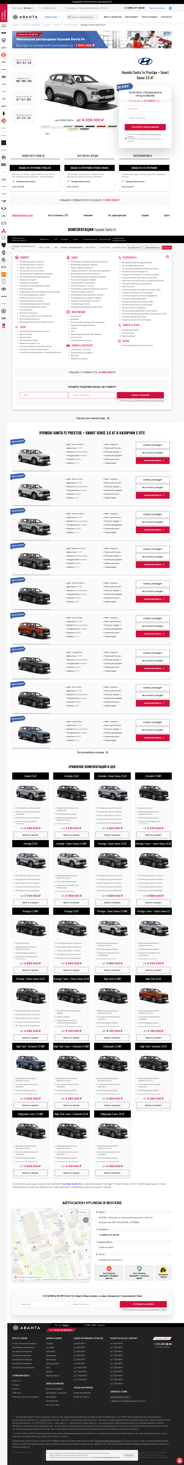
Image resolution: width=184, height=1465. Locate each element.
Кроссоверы (51, 1359)
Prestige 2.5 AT (31, 843)
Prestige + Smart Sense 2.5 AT (112, 843)
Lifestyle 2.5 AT (71, 776)
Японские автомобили (21, 1355)
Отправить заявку (143, 1304)
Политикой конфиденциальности (106, 1457)
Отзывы (15, 1384)
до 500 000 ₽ (79, 1347)
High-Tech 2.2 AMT (112, 979)
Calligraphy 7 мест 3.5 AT (112, 1114)
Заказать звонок (157, 8)
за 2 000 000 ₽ (116, 1367)
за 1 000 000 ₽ (116, 1343)
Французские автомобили (23, 1367)
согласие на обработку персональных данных (144, 401)
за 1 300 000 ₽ (116, 1355)
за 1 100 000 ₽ (116, 1347)
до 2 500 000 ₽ (80, 1379)
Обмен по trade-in (81, 1396)
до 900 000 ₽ (79, 1363)
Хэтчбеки (50, 1347)
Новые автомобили (54, 1388)
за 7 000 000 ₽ (116, 1383)
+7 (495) (163, 1344)
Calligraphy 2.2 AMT (112, 1046)
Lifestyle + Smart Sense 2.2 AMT (71, 843)
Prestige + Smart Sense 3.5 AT (30, 979)
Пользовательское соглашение (25, 1396)
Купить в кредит (152, 445)
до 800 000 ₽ (79, 1359)
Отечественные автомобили (24, 1343)
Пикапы (49, 1371)
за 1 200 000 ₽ (116, 1351)
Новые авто (51, 17)
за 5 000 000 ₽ (116, 1379)
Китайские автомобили (22, 1351)
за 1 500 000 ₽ (116, 1363)
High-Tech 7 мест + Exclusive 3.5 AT (71, 1114)
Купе (48, 1367)
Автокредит (131, 16)
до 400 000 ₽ (79, 1343)
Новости (15, 1388)
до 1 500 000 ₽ (80, 1371)
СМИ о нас (16, 1392)
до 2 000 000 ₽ (80, 1375)
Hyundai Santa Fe (72, 1183)
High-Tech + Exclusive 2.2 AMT (30, 1046)
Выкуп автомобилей (82, 1392)
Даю (142, 401)
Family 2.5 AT (31, 776)
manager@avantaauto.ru (110, 1259)
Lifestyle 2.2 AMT (153, 776)
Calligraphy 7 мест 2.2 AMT (30, 1114)
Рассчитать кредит (152, 453)
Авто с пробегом (113, 16)
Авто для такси (53, 1404)
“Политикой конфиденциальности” (108, 1440)
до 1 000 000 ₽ (80, 1367)
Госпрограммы (52, 1400)
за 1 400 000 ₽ (116, 1359)
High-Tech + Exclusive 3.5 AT (153, 1046)
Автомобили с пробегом (56, 1392)
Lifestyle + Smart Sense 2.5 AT (112, 776)
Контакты (166, 16)
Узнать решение (140, 395)
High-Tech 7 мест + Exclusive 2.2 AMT (71, 1046)
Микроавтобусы (53, 1375)
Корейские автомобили (22, 1359)
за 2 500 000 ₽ (116, 1371)
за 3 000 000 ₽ (116, 1375)
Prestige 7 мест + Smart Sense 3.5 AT (71, 979)
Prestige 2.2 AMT (31, 911)
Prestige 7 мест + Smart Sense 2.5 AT (153, 843)
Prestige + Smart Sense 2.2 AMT (112, 911)
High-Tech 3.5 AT (153, 979)
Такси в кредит (149, 16)
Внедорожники (52, 1363)
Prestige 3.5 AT (72, 911)
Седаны (49, 1343)
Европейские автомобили (23, 1347)
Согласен (129, 1455)
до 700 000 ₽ (79, 1355)
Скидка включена (25, 181)
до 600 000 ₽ (79, 1351)
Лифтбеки (50, 1351)
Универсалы (51, 1355)
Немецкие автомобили (22, 1363)
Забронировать (152, 460)
